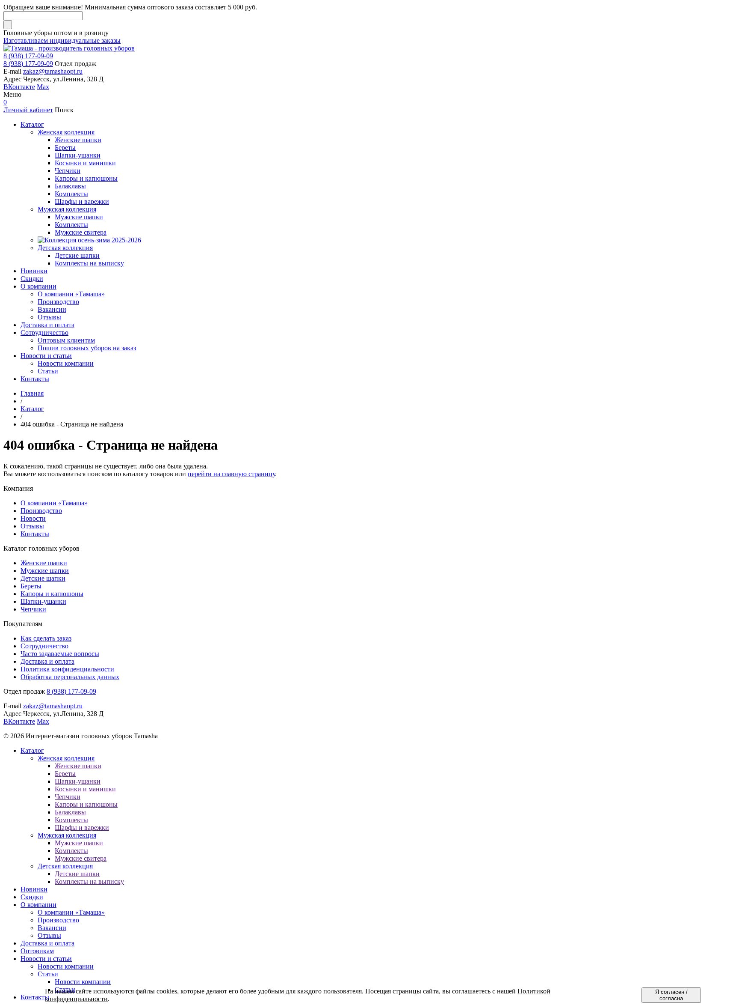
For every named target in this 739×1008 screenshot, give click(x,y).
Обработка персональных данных (70, 676)
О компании (38, 904)
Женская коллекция (66, 758)
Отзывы (32, 526)
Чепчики (33, 609)
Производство (41, 510)
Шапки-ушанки (43, 601)
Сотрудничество (44, 646)
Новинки (34, 889)
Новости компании (66, 966)
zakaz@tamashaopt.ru (53, 71)
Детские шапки (43, 578)
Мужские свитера (80, 858)
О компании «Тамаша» (54, 503)
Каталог (32, 750)
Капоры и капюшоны (52, 593)
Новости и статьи (46, 958)
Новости (33, 518)
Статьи (48, 974)
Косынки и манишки (85, 789)
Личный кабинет (28, 109)
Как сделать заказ (46, 638)
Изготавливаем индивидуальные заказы (62, 40)
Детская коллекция (65, 866)
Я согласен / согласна (671, 995)
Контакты (35, 533)
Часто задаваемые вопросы (60, 653)
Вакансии (52, 927)
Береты (31, 586)
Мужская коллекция (67, 835)
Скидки (32, 897)
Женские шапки (44, 563)
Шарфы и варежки (82, 827)
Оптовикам (37, 950)
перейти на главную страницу (231, 473)
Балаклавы (70, 812)
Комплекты (71, 819)
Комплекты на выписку (89, 881)
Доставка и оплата (47, 661)
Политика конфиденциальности (67, 669)
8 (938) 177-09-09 (28, 56)
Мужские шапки (45, 570)
